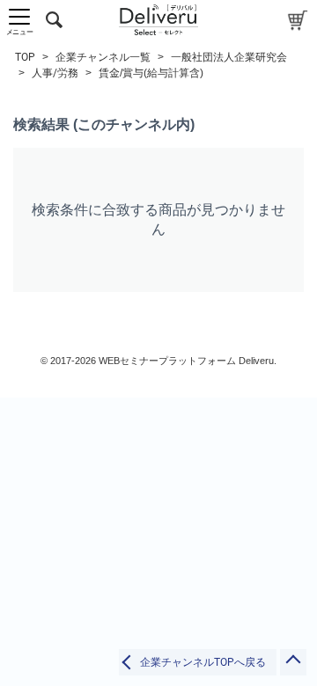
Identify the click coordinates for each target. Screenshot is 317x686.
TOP (25, 57)
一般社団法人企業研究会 (229, 57)
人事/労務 (55, 73)
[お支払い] (298, 19)
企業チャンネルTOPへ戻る (203, 662)
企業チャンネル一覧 (103, 57)
